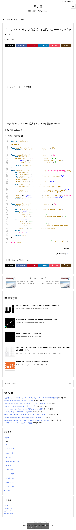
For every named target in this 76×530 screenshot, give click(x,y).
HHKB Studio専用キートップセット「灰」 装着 (18, 400)
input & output (12, 461)
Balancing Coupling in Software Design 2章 (18, 412)
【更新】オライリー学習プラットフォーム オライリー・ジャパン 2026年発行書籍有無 (31, 398)
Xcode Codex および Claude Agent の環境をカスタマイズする (24, 409)
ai (8, 444)
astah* (10, 453)
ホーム (7, 19)
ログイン (7, 505)
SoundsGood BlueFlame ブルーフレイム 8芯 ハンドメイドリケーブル (26, 414)
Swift (23, 19)
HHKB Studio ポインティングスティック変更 (18, 423)
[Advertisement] (38, 66)
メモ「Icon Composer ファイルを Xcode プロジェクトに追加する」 (25, 403)
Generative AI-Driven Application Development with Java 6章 (23, 417)
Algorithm (10, 449)
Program (15, 19)
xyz (7, 490)
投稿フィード (8, 508)
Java (9, 470)
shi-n (68, 254)
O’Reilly (10, 478)
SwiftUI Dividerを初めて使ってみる (29, 333)
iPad (8, 465)
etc (8, 457)
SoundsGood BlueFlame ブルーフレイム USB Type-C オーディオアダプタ (27, 420)
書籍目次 (11, 486)
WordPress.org (8, 514)
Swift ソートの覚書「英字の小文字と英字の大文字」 (20, 406)
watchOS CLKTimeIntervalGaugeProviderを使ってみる (36, 319)
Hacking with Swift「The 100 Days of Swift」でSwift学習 (37, 305)
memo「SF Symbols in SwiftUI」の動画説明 (32, 362)
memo (10, 474)
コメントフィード (9, 511)
